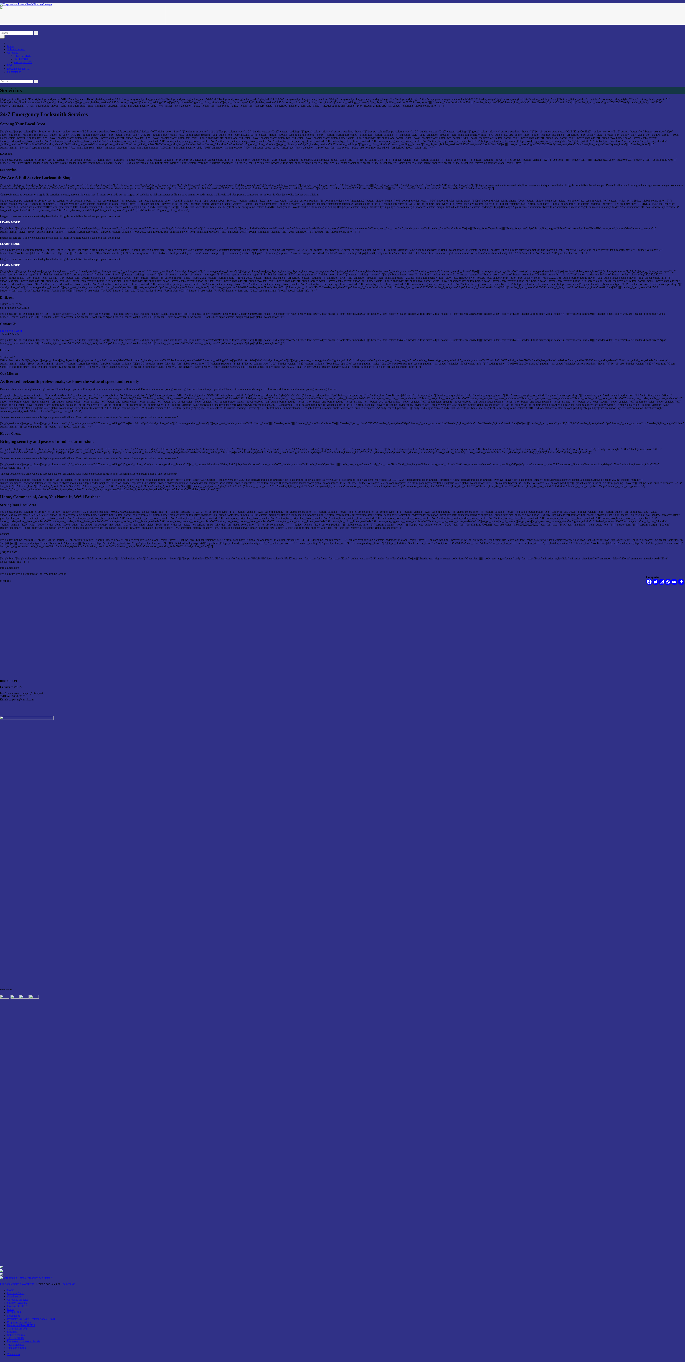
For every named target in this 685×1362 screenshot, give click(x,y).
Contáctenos (14, 71)
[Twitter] (655, 582)
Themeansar (68, 1283)
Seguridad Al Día (17, 1328)
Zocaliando (13, 1354)
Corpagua (12, 52)
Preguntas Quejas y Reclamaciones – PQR (31, 1318)
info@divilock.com (11, 330)
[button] (1, 29)
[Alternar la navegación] (2, 37)
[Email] (674, 582)
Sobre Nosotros (16, 49)
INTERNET (21, 59)
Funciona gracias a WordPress (17, 1283)
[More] (681, 582)
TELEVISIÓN (22, 55)
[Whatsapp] (668, 582)
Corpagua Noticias (17, 1299)
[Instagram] (662, 582)
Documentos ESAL (18, 68)
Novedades (13, 1315)
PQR (10, 65)
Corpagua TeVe (23, 62)
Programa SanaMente (19, 1322)
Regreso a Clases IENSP (21, 1325)
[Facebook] (649, 582)
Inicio (10, 46)
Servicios (12, 1331)
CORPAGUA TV (17, 1302)
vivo (9, 1351)
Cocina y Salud (15, 1293)
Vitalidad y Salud (17, 1347)
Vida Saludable (15, 1344)
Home (10, 1289)
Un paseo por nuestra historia (23, 1341)
